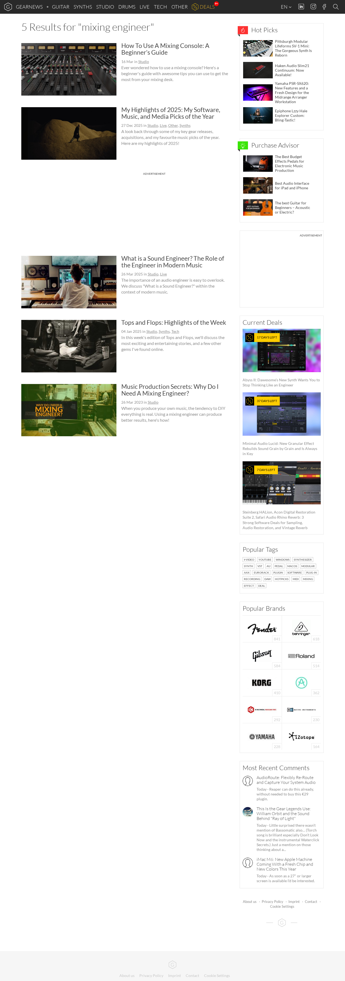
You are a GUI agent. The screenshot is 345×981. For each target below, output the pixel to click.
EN (284, 7)
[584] (262, 655)
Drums (126, 7)
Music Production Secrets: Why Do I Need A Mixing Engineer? (170, 390)
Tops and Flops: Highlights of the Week (173, 322)
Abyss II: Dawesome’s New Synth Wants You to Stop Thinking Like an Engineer (281, 361)
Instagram (313, 6)
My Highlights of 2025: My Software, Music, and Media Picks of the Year (170, 113)
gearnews (29, 7)
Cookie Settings (282, 906)
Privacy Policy (272, 901)
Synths (83, 7)
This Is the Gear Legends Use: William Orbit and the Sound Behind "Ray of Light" (284, 813)
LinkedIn (301, 6)
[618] (301, 628)
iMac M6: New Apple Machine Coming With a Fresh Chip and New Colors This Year (285, 864)
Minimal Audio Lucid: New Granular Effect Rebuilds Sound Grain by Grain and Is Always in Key (280, 427)
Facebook (324, 7)
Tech (160, 7)
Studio (105, 7)
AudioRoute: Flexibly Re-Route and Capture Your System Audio (286, 780)
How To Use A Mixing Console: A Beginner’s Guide (165, 49)
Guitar (60, 7)
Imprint (294, 901)
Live (145, 7)
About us (250, 901)
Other (179, 7)
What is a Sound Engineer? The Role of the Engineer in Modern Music (172, 261)
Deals (207, 7)
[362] (301, 682)
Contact (311, 901)
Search (337, 7)
